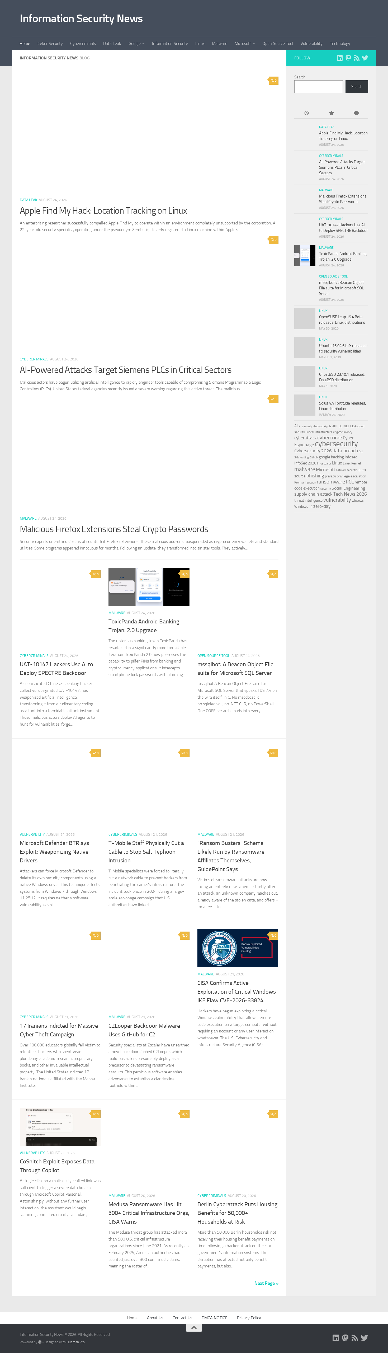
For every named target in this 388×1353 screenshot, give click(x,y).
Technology (340, 43)
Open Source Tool (277, 43)
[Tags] (356, 113)
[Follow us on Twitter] (365, 58)
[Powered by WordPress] (39, 1342)
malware (304, 469)
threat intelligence (308, 500)
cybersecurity (336, 443)
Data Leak (112, 43)
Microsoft (243, 43)
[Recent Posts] (306, 113)
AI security (306, 426)
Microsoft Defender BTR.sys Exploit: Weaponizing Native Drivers (54, 852)
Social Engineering (348, 488)
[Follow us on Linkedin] (340, 58)
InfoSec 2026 (305, 463)
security (325, 488)
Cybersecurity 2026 (313, 450)
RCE (350, 482)
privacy (330, 476)
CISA (353, 426)
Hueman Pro (76, 1342)
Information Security (170, 43)
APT (335, 426)
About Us (155, 1317)
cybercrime (329, 437)
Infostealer (324, 463)
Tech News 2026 (350, 494)
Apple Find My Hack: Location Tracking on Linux (103, 210)
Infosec (351, 457)
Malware (219, 43)
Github (314, 457)
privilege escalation (351, 476)
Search (299, 77)
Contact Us (182, 1317)
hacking (337, 457)
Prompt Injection (305, 482)
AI (296, 426)
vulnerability (337, 500)
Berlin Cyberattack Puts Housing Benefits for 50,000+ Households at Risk (237, 1213)
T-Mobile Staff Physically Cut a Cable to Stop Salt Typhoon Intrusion (146, 852)
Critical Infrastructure (319, 432)
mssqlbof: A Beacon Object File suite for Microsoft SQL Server (341, 288)
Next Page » (266, 1283)
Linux (200, 43)
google (324, 456)
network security (346, 470)
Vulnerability (312, 43)
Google (135, 43)
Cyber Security (50, 43)
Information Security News (81, 18)
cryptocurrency (342, 432)
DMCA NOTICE (215, 1317)
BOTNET (343, 426)
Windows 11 (303, 507)
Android (318, 426)
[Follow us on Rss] (356, 58)
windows (358, 500)
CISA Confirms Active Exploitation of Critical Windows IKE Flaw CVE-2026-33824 (236, 992)
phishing (315, 476)
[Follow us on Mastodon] (348, 58)
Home (25, 43)
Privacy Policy (249, 1317)
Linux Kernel (352, 463)
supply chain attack (313, 494)
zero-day (321, 506)
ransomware (331, 482)
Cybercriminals (83, 43)
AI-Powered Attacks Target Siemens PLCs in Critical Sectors (125, 369)
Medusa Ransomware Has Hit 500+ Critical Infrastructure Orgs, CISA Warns (148, 1213)
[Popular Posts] (331, 113)
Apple (328, 426)
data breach (345, 451)
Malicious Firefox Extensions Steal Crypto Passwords (114, 529)
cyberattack (305, 437)
